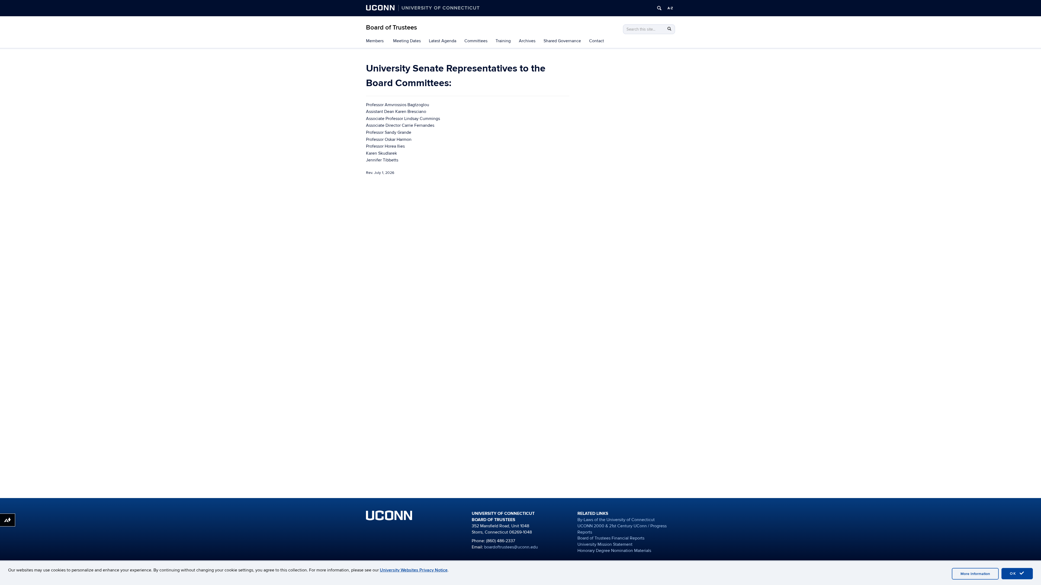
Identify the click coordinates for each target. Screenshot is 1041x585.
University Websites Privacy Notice (414, 570)
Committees (475, 41)
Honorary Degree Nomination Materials (614, 550)
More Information (975, 573)
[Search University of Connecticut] (659, 8)
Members (375, 41)
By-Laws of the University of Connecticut (616, 519)
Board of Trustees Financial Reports (610, 538)
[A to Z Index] (670, 8)
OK (1014, 573)
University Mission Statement (604, 544)
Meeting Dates (407, 41)
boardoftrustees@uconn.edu (511, 547)
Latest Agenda (442, 41)
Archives (527, 41)
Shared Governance (562, 41)
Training (503, 41)
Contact (596, 41)
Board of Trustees (391, 27)
